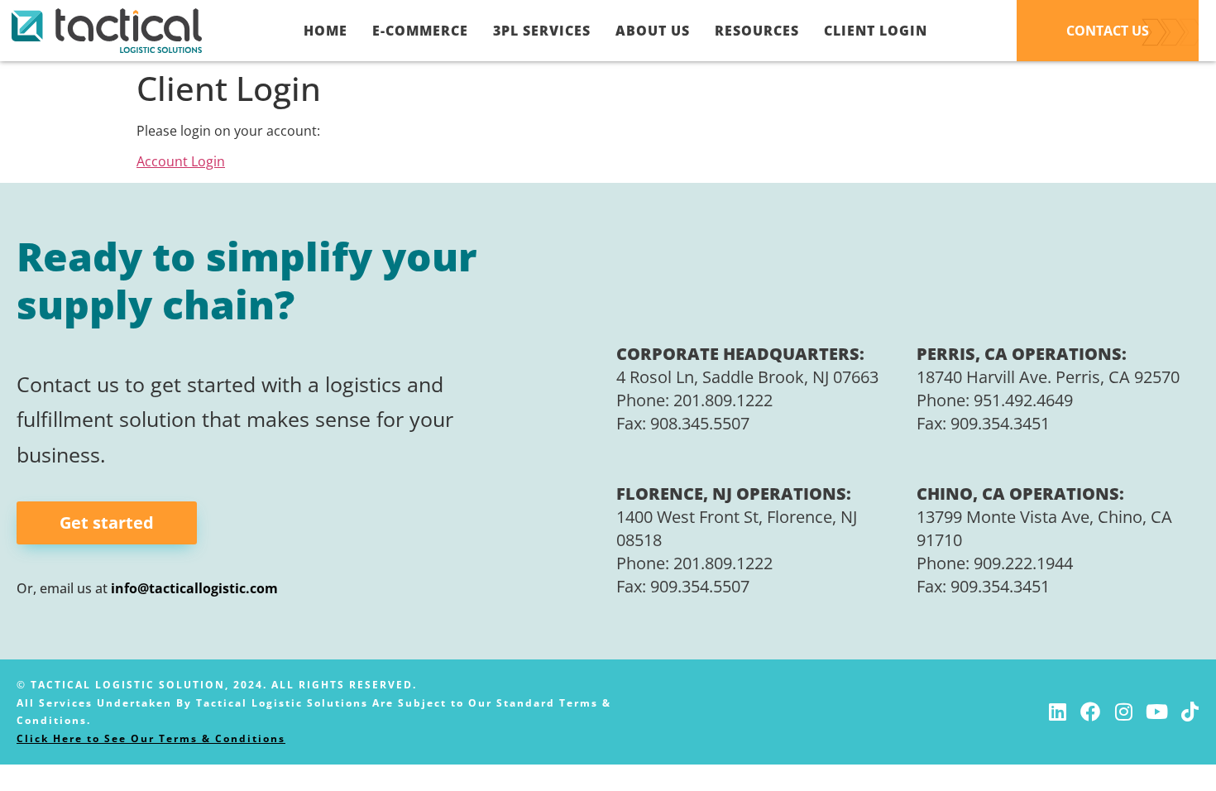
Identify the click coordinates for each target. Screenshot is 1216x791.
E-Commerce (420, 31)
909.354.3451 (1000, 423)
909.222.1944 (1023, 563)
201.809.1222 (723, 400)
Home (325, 31)
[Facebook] (1090, 711)
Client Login (875, 31)
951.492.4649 (1023, 400)
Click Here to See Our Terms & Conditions (151, 738)
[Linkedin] (1057, 711)
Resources (757, 31)
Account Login (180, 161)
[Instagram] (1123, 711)
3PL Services (542, 31)
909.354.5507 (699, 586)
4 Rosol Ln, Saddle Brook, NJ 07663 (747, 377)
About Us (652, 31)
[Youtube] (1156, 711)
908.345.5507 (699, 423)
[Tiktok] (1189, 711)
